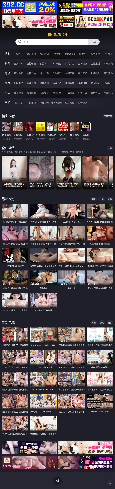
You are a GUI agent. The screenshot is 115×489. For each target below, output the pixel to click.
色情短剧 (82, 102)
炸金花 (82, 53)
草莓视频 (44, 102)
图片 (7, 83)
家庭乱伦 (31, 92)
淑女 (102, 322)
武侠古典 (56, 92)
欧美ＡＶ (44, 63)
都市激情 (18, 92)
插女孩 (18, 102)
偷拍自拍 (31, 73)
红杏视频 (69, 102)
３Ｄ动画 (56, 63)
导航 (7, 103)
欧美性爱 (56, 73)
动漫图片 (56, 83)
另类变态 (108, 73)
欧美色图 (44, 83)
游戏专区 (56, 53)
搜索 (94, 41)
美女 (94, 199)
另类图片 (108, 83)
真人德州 (31, 53)
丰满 (94, 322)
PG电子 (18, 53)
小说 (7, 93)
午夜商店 (31, 102)
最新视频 (8, 199)
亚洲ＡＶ (18, 63)
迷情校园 (69, 92)
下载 (110, 148)
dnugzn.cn (57, 34)
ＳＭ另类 (108, 63)
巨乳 (102, 199)
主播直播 (95, 63)
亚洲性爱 (18, 73)
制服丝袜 (69, 73)
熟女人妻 (69, 63)
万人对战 (44, 53)
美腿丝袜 (69, 83)
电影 (7, 73)
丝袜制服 (82, 63)
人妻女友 (44, 92)
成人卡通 (44, 73)
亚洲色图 (31, 83)
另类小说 (82, 92)
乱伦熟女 (95, 73)
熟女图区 (95, 83)
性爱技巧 (108, 92)
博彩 (7, 54)
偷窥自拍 (18, 83)
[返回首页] (110, 482)
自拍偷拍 (31, 63)
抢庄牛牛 (108, 53)
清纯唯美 (82, 83)
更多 (110, 199)
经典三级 (82, 73)
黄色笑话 (95, 92)
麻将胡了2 (70, 53)
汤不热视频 (57, 102)
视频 (7, 63)
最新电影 (8, 322)
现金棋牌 (95, 53)
